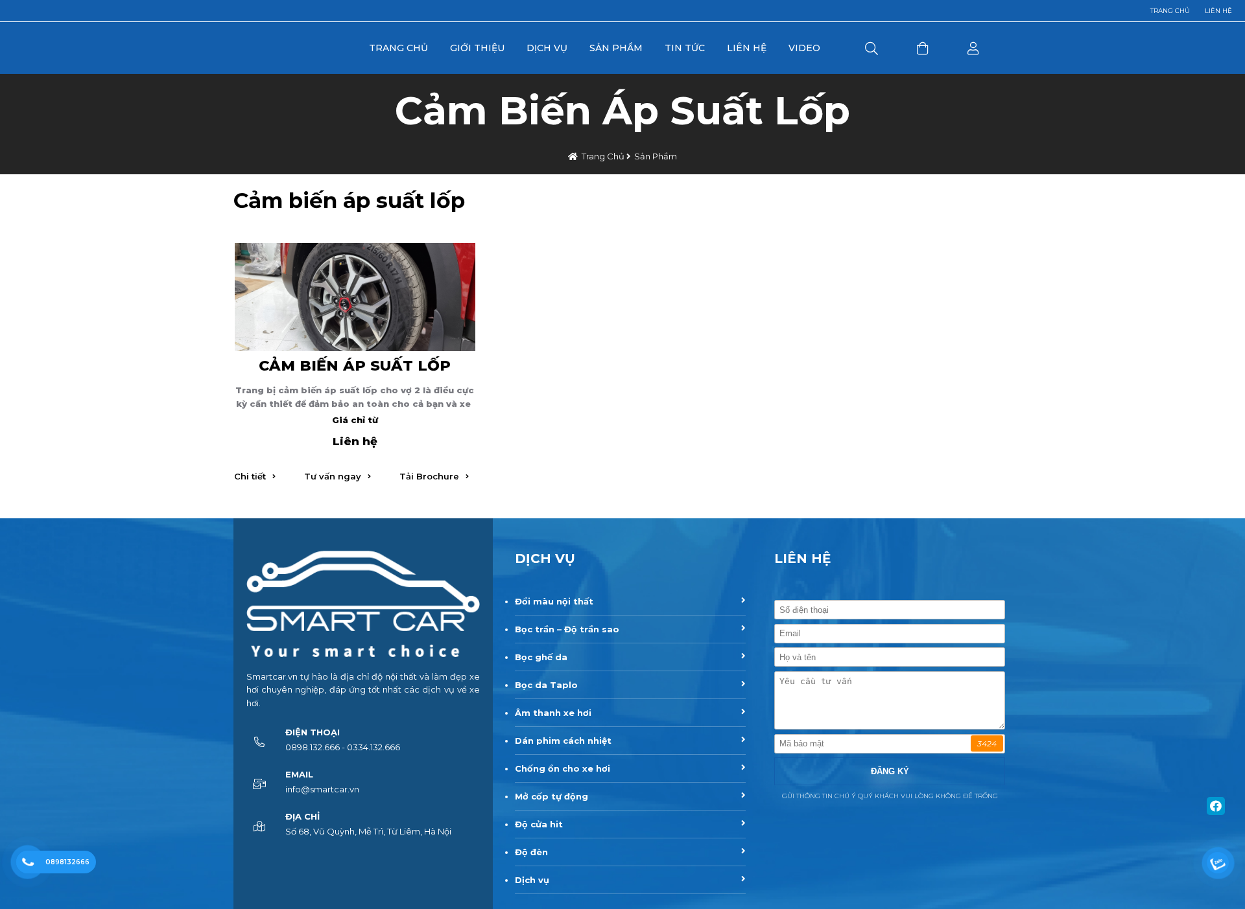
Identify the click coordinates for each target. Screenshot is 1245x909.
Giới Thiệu (477, 48)
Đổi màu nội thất (554, 601)
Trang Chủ (398, 48)
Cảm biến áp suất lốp (355, 365)
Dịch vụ (532, 880)
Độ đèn (531, 852)
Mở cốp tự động (551, 796)
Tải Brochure (429, 476)
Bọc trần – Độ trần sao (567, 629)
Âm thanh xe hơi (553, 713)
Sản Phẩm (616, 48)
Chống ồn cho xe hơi (562, 768)
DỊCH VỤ (545, 558)
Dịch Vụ (547, 48)
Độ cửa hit (539, 824)
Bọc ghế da (541, 657)
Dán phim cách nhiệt (563, 740)
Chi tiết (250, 476)
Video (804, 48)
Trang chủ (1170, 10)
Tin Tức (685, 48)
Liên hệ (1218, 10)
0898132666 (67, 862)
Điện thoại (312, 732)
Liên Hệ (746, 48)
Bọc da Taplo (546, 685)
